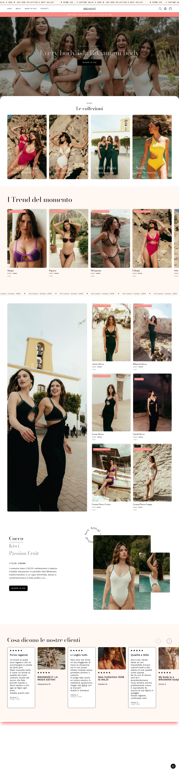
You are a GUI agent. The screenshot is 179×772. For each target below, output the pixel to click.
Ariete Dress (98, 364)
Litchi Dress (139, 434)
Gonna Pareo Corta (101, 504)
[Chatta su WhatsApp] (173, 766)
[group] (89, 14)
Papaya (52, 271)
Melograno (96, 271)
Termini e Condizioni (17, 738)
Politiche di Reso (15, 742)
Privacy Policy (14, 733)
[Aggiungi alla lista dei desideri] (42, 211)
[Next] (169, 641)
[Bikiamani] (89, 8)
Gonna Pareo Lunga (142, 504)
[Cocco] (122, 572)
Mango (10, 271)
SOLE (84, 685)
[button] (160, 8)
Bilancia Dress (140, 364)
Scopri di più (89, 62)
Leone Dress (98, 434)
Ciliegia (136, 271)
